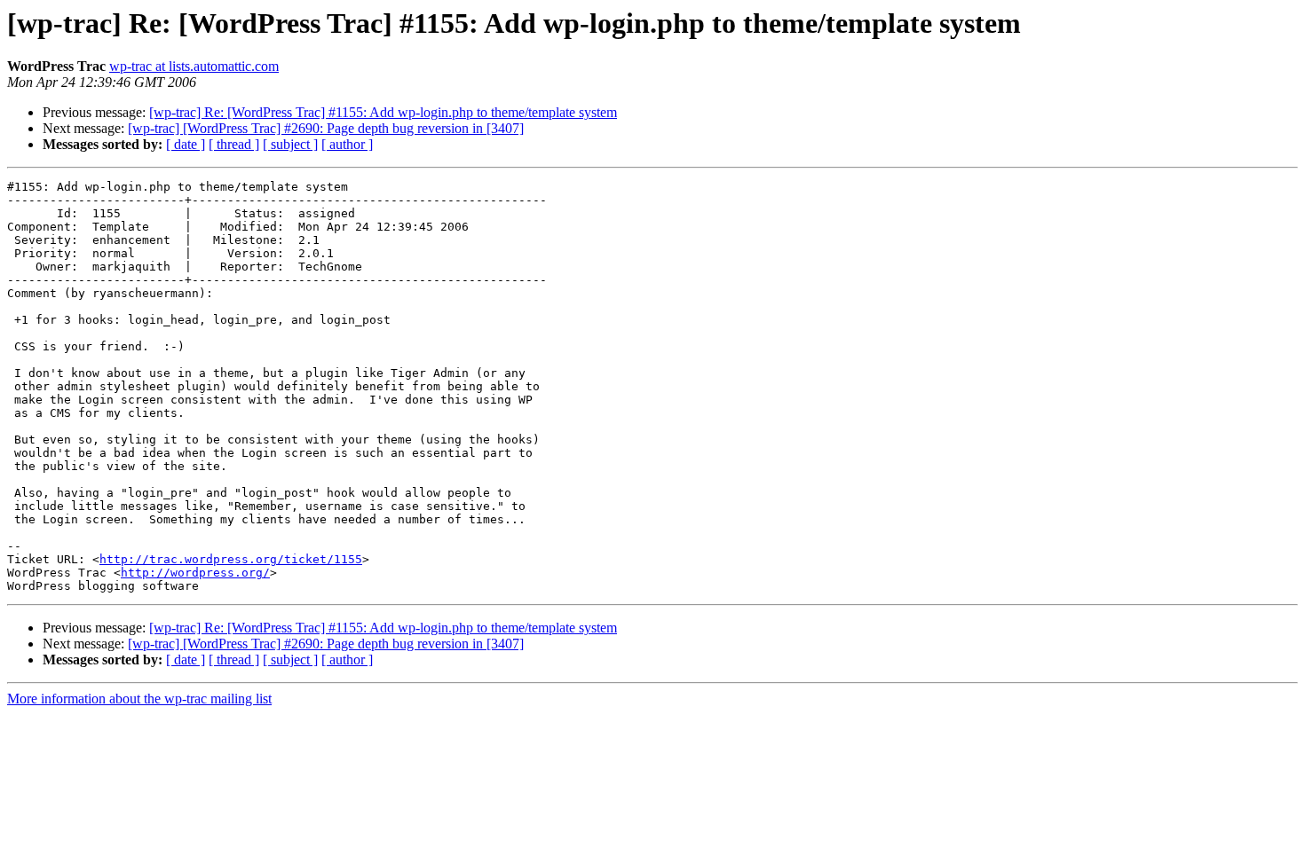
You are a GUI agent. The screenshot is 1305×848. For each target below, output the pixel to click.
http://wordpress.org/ (195, 572)
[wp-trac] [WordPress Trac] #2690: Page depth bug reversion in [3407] (326, 128)
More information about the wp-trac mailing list (139, 698)
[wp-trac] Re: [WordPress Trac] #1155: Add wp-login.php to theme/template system (383, 112)
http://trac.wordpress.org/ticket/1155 (230, 559)
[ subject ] (290, 144)
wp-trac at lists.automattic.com (194, 66)
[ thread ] (234, 144)
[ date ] (185, 144)
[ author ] (347, 144)
